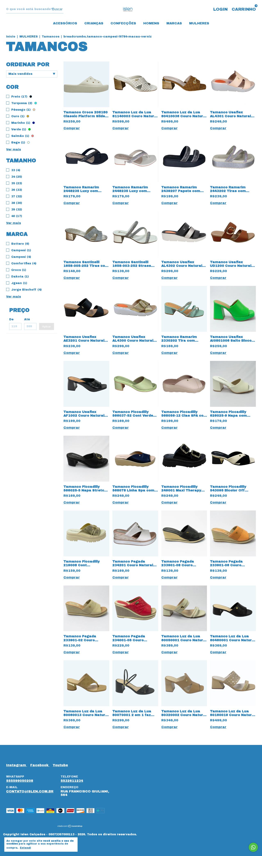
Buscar (57, 9)
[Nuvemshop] (70, 826)
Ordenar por (27, 64)
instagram (16, 765)
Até (27, 319)
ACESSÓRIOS (65, 23)
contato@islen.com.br (29, 791)
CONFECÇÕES (123, 23)
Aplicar (46, 326)
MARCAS (174, 23)
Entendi (25, 847)
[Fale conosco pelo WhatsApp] (253, 847)
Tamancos (51, 36)
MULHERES (199, 23)
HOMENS (151, 23)
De (11, 319)
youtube (60, 765)
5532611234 (72, 780)
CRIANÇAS (93, 23)
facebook (40, 765)
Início (10, 36)
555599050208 (19, 780)
